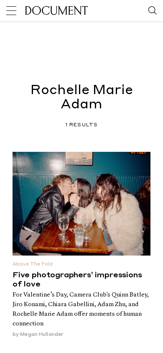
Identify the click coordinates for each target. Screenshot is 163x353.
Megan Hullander (42, 334)
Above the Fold (33, 264)
